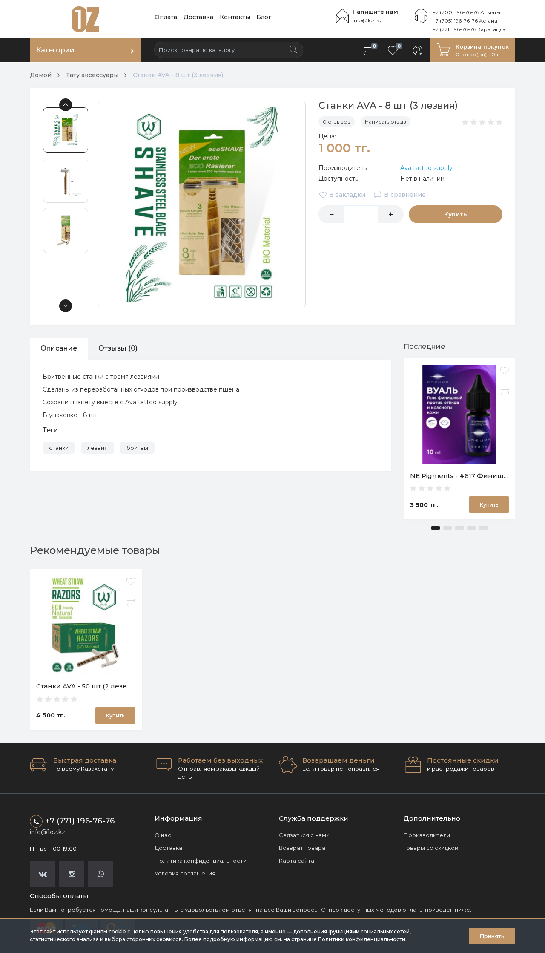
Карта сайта (296, 860)
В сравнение (405, 195)
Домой (41, 75)
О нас (163, 835)
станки (59, 447)
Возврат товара (302, 847)
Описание (58, 348)
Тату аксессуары (92, 75)
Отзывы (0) (118, 348)
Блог (263, 17)
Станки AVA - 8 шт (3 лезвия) (178, 75)
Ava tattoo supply (426, 168)
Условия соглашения (185, 873)
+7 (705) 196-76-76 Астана (465, 20)
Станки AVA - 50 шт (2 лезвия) (87, 686)
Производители (427, 835)
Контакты (235, 17)
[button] (435, 528)
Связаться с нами (304, 835)
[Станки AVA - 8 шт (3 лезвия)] (202, 204)
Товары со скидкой (431, 847)
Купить (455, 214)
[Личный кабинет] (417, 50)
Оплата (166, 17)
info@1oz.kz (367, 20)
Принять (492, 936)
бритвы (137, 447)
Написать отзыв (385, 121)
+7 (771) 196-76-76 (80, 821)
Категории (55, 50)
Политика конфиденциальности (201, 860)
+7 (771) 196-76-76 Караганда (469, 29)
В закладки (347, 195)
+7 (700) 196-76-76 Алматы (466, 12)
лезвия (97, 447)
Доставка (198, 17)
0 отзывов (336, 121)
